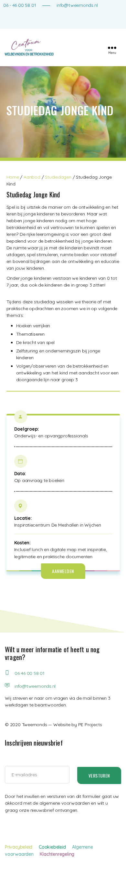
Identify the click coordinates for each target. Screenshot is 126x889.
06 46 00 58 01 (28, 673)
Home (12, 177)
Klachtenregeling (57, 854)
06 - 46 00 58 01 (19, 5)
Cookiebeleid (52, 847)
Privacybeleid (18, 847)
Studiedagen (58, 177)
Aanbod (32, 177)
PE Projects (90, 724)
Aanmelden (63, 571)
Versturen (99, 775)
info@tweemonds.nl (77, 5)
